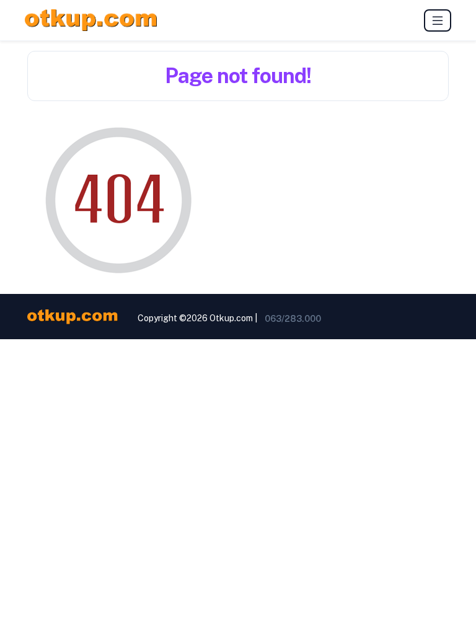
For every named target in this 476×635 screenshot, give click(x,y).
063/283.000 (293, 319)
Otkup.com (231, 318)
